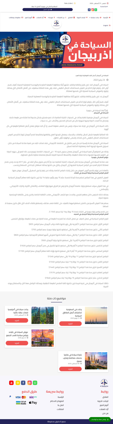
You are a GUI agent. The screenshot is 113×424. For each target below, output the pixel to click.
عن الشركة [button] (61, 17)
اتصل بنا (61, 405)
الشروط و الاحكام (57, 401)
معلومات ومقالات (15, 17)
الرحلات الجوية (81, 17)
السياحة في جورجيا (93, 110)
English (105, 25)
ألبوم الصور (28, 17)
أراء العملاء (40, 17)
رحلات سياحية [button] (94, 17)
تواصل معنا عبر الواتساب (98, 419)
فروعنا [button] (51, 17)
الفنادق (70, 17)
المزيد (70, 323)
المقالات (60, 409)
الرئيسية (105, 17)
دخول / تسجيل (47, 9)
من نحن (105, 413)
